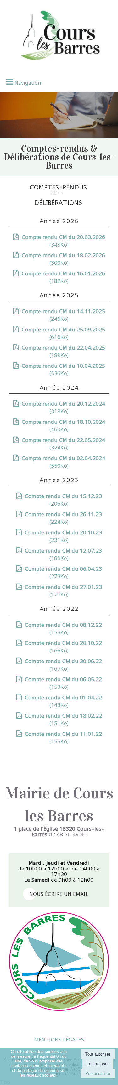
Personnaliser (97, 1073)
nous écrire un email (58, 894)
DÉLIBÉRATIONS (58, 202)
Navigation (27, 83)
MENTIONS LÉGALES (59, 1039)
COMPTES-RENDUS (58, 187)
